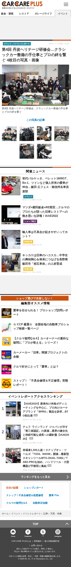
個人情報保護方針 (52, 541)
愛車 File (54, 495)
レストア (24, 13)
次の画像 (67, 82)
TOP (35, 524)
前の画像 (4, 82)
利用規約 (37, 541)
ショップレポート (34, 487)
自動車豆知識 (40, 502)
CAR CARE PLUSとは (21, 541)
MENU (65, 4)
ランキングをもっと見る (35, 476)
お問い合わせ (36, 545)
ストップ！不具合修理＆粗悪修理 (24, 495)
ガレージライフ (43, 13)
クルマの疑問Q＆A (16, 502)
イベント (63, 13)
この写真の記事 (35, 119)
